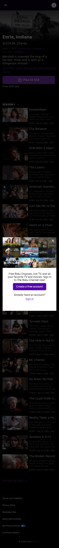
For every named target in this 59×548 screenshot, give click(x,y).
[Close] (53, 240)
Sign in (30, 299)
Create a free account (29, 286)
